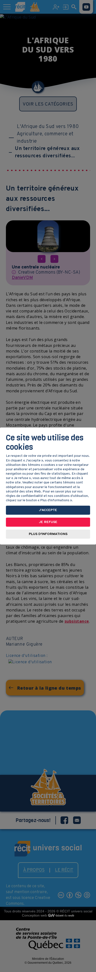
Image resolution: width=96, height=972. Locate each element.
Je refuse (48, 522)
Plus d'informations (48, 534)
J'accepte (48, 510)
